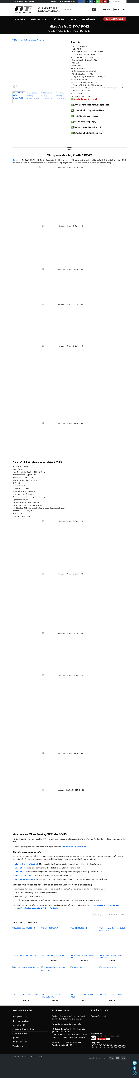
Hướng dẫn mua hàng (89, 19)
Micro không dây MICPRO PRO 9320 (82, 996)
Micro (75, 31)
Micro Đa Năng (85, 31)
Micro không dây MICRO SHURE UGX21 (82, 957)
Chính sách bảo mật (19, 1034)
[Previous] (16, 64)
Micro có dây (20, 868)
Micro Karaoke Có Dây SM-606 (111, 995)
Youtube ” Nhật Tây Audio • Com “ (74, 847)
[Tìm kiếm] (94, 9)
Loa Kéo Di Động (19, 19)
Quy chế (15, 1038)
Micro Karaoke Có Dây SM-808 (53, 955)
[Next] (64, 64)
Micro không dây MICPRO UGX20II (26, 995)
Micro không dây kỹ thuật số (26, 864)
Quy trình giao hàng (19, 1025)
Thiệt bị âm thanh (64, 31)
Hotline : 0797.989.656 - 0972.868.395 (66, 1042)
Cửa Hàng (74, 19)
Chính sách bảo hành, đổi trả (23, 1029)
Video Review (17, 1046)
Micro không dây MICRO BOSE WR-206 (111, 957)
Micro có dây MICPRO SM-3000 (25, 955)
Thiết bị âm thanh (58, 19)
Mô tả (69, 149)
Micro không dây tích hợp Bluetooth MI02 (51, 996)
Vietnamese (116, 1)
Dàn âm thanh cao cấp (38, 19)
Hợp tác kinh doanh (19, 1042)
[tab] (69, 149)
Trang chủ (51, 31)
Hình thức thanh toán (20, 1021)
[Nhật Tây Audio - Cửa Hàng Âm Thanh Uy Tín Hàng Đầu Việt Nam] (23, 9)
